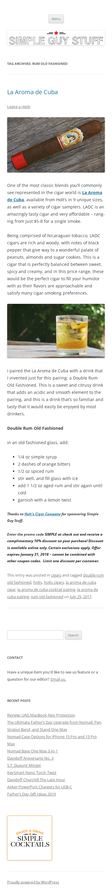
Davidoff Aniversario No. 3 (30, 758)
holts (37, 582)
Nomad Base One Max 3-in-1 (32, 751)
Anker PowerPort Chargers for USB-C (39, 787)
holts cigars (54, 582)
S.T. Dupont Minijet (24, 765)
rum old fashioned (47, 596)
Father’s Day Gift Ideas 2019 (31, 794)
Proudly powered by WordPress (33, 882)
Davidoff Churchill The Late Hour (36, 779)
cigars (56, 575)
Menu (56, 18)
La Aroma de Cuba (32, 92)
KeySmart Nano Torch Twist (31, 772)
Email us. (58, 679)
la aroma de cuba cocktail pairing (46, 589)
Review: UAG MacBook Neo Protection (41, 715)
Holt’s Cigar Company (42, 513)
